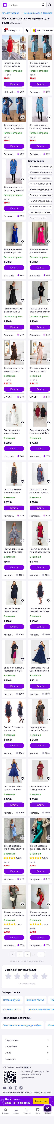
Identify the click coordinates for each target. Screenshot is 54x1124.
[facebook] (10, 1088)
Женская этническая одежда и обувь (22, 1025)
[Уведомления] (49, 4)
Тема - (15, 1067)
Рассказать (40, 1101)
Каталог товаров (10, 12)
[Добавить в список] (22, 54)
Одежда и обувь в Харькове (38, 12)
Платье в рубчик (11, 999)
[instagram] (15, 1088)
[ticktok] (21, 1088)
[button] (14, 84)
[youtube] (5, 1088)
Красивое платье (12, 1009)
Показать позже (27, 983)
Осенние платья (35, 999)
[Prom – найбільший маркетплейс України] (5, 5)
